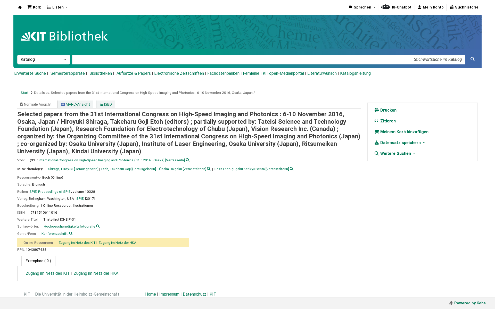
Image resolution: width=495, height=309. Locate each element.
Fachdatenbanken (223, 73)
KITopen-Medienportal (283, 73)
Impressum (169, 294)
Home (150, 294)
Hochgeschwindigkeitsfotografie (69, 226)
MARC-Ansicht (77, 104)
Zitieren (387, 121)
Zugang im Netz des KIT (77, 242)
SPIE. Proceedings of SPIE (49, 191)
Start (24, 92)
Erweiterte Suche (30, 73)
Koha (20, 7)
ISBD (107, 104)
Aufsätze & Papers (134, 73)
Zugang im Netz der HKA (117, 242)
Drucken (388, 110)
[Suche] (472, 59)
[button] (34, 7)
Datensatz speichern (400, 142)
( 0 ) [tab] (38, 261)
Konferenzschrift (55, 233)
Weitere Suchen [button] (395, 153)
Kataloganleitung (355, 73)
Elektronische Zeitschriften (179, 73)
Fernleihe (251, 73)
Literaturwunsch (322, 73)
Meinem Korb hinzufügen (403, 131)
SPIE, (80, 198)
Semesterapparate (68, 73)
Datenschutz (194, 294)
